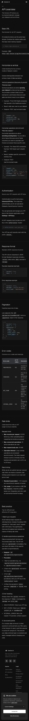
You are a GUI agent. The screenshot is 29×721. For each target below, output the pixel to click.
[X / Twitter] (6, 660)
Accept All (14, 711)
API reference (8, 672)
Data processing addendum (19, 686)
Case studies (8, 669)
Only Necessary (14, 716)
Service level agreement (19, 681)
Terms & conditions (18, 670)
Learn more (14, 702)
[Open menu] (26, 2)
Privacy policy (19, 673)
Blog (6, 674)
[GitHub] (14, 660)
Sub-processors (19, 691)
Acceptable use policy (19, 677)
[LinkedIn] (10, 660)
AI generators (8, 677)
